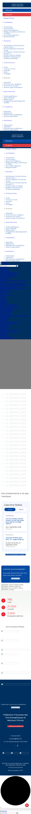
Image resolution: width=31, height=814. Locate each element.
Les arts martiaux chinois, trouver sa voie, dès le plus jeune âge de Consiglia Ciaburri (15, 521)
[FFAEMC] (3, 262)
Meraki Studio (20, 765)
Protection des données (15, 767)
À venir (10, 509)
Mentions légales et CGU (15, 770)
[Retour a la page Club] (27, 805)
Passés (21, 509)
